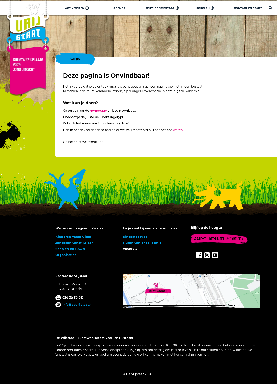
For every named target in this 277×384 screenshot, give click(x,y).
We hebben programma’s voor (79, 228)
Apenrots (130, 248)
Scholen (203, 8)
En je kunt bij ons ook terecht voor (150, 228)
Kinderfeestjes (135, 237)
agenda (119, 8)
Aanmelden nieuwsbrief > (219, 239)
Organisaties (65, 255)
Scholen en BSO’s (70, 249)
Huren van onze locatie (142, 243)
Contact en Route (248, 8)
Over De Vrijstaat (160, 8)
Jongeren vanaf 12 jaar (74, 243)
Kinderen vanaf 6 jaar (73, 237)
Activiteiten (74, 8)
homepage (98, 110)
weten (178, 130)
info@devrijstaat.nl (77, 304)
